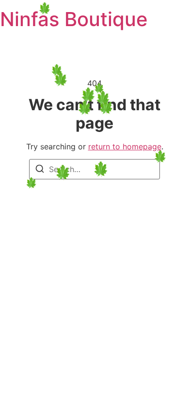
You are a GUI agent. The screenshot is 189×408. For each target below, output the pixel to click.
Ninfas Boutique (74, 19)
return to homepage (124, 146)
